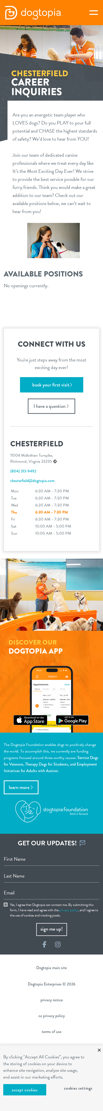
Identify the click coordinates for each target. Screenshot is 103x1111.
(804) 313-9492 (23, 471)
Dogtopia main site (51, 968)
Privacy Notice (51, 1000)
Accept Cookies (25, 1090)
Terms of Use (51, 1032)
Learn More (19, 787)
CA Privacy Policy (51, 1016)
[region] (51, 1078)
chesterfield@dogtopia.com (32, 481)
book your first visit (50, 384)
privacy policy (68, 910)
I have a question (50, 406)
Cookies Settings (78, 1088)
